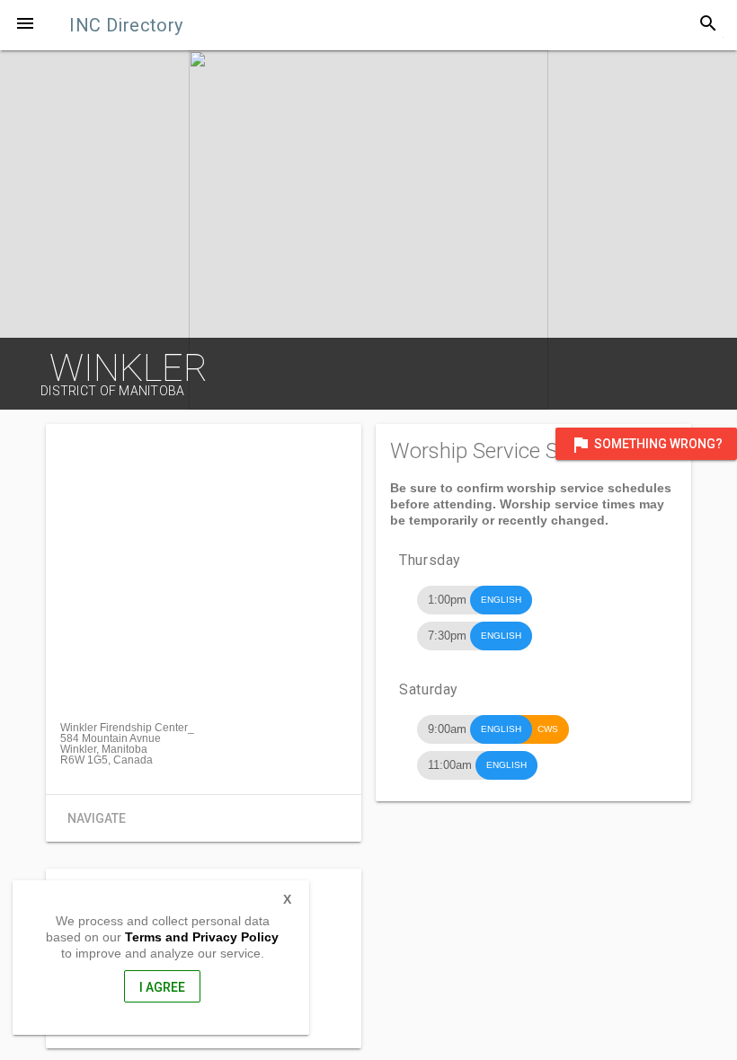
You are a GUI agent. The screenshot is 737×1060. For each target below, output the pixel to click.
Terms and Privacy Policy (202, 937)
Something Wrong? (646, 444)
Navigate (96, 818)
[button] (25, 25)
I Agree (162, 987)
